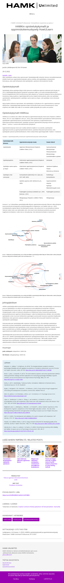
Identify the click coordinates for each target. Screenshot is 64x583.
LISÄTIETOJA (48, 579)
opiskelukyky (17, 519)
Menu (33, 14)
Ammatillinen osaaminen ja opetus (42, 23)
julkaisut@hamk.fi (7, 555)
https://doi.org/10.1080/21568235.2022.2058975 (17, 412)
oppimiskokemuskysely (31, 519)
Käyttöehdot (5, 565)
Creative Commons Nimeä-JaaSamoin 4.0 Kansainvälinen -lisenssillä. (39, 507)
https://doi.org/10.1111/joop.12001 (13, 379)
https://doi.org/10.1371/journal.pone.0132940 (29, 403)
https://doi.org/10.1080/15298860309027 (26, 418)
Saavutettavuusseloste (8, 566)
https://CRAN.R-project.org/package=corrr (15, 396)
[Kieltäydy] (62, 577)
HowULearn (7, 519)
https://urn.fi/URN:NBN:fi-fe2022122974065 (16, 495)
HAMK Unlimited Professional (20, 23)
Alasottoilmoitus (6, 563)
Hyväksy (16, 579)
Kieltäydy (32, 579)
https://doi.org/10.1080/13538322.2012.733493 (47, 423)
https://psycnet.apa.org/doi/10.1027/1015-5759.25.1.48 (19, 431)
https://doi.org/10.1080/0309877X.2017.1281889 (39, 370)
